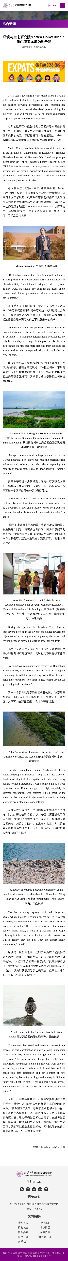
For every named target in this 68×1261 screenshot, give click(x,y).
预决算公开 (44, 1237)
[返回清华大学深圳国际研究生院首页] (18, 5)
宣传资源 (45, 1232)
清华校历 (45, 1227)
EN (54, 5)
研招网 (45, 1222)
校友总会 (23, 1227)
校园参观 (23, 1232)
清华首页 (23, 1222)
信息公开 (23, 1237)
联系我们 (23, 1241)
